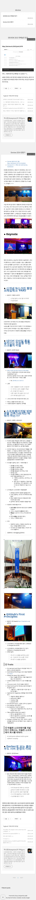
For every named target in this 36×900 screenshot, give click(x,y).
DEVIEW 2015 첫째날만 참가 (10, 16)
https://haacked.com (24, 621)
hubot (11, 673)
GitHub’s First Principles (14, 615)
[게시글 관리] (11, 88)
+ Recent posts (5, 888)
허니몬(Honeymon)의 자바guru (14, 118)
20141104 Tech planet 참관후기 (10, 833)
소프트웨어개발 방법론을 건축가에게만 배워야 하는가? (18, 413)
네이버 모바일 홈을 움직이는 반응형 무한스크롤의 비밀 (17, 343)
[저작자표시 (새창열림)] (20, 88)
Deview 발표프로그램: (13, 161)
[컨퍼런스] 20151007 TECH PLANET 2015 (13, 99)
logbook (6, 96)
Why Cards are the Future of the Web (17, 370)
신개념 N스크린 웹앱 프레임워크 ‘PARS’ (18, 289)
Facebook (19, 897)
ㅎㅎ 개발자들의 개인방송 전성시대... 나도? (13, 102)
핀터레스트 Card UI (17, 380)
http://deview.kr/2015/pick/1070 (12, 46)
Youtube (24, 897)
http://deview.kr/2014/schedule (16, 163)
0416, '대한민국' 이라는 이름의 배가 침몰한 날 (13, 111)
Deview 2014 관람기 (8, 22)
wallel (25, 895)
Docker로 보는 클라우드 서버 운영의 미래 (17, 747)
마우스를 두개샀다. (7, 836)
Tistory (16, 895)
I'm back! (5, 838)
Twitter (14, 897)
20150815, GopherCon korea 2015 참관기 (13, 108)
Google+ (28, 897)
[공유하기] (8, 88)
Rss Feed (8, 897)
